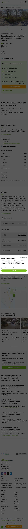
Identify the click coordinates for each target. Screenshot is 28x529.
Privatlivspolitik (23, 257)
